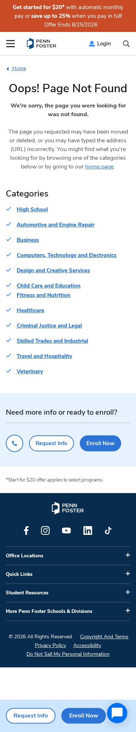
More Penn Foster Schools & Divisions (49, 611)
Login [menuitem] (104, 43)
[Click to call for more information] (14, 443)
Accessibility (87, 645)
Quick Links (19, 574)
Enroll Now (100, 443)
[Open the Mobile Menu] (10, 43)
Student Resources (27, 593)
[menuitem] (42, 43)
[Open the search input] (126, 44)
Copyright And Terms (104, 636)
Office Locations (24, 556)
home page (99, 167)
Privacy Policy (50, 645)
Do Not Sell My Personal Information (68, 654)
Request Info (51, 443)
